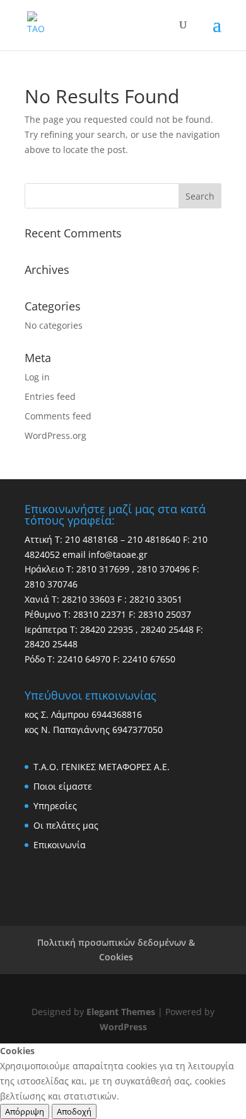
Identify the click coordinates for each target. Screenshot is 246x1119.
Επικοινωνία (59, 845)
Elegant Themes (120, 1012)
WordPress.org (55, 435)
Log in (37, 377)
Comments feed (58, 416)
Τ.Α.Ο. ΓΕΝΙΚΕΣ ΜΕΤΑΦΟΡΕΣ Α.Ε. (101, 767)
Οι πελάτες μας (65, 825)
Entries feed (50, 396)
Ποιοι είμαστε (62, 786)
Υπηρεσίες (55, 806)
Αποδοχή (74, 1111)
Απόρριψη (24, 1111)
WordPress (123, 1027)
